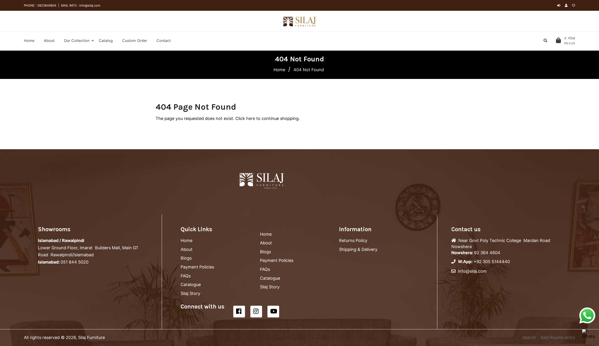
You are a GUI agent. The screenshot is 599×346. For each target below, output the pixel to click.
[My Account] (567, 5)
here (250, 118)
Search (529, 337)
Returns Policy (353, 240)
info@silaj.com (89, 5)
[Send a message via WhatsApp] (587, 315)
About (187, 249)
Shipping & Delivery (358, 249)
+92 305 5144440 (492, 261)
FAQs (186, 275)
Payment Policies (197, 266)
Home (279, 69)
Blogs (186, 258)
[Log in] (558, 5)
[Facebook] (239, 311)
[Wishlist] (573, 5)
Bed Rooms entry (558, 337)
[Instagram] (256, 311)
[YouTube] (273, 311)
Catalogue (191, 284)
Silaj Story (190, 293)
